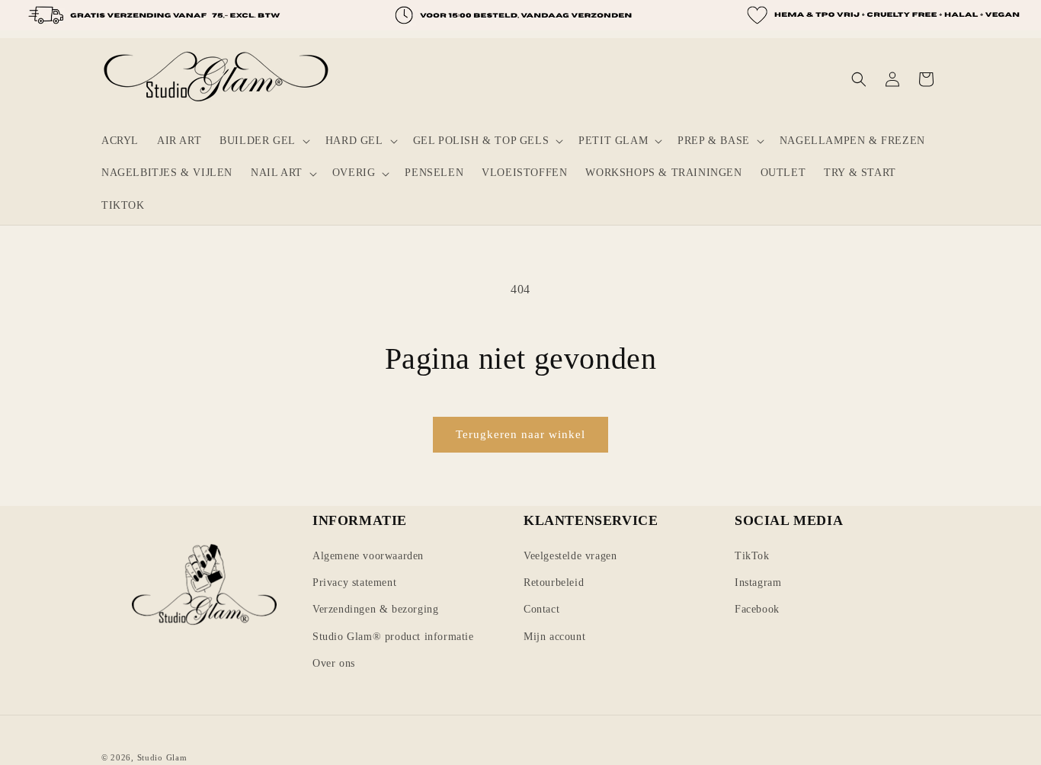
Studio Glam (162, 757)
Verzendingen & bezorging (375, 609)
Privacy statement (354, 582)
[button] (263, 141)
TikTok (752, 556)
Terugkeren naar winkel (520, 434)
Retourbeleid (554, 582)
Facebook (757, 609)
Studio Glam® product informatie (393, 636)
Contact (541, 609)
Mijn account (554, 636)
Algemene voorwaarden (368, 556)
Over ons (333, 663)
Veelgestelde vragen (570, 556)
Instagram (758, 582)
